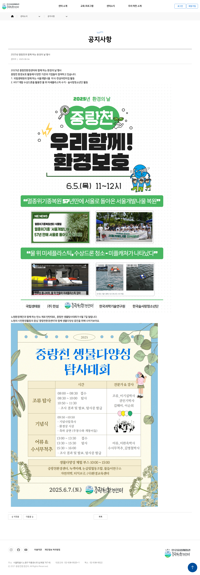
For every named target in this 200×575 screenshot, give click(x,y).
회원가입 (192, 6)
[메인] (12, 16)
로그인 (180, 6)
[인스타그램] (11, 550)
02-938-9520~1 (72, 563)
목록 (100, 517)
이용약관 (38, 550)
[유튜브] (26, 550)
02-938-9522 (96, 563)
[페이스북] (18, 550)
